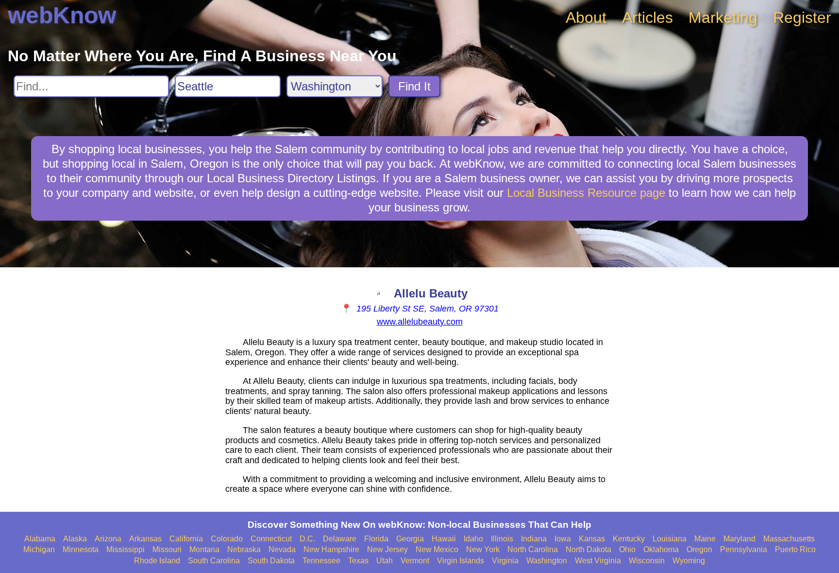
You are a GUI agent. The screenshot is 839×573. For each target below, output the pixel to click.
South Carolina (214, 560)
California (186, 539)
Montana (204, 549)
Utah (384, 560)
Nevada (282, 549)
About (586, 17)
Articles (647, 17)
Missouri (167, 549)
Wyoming (688, 560)
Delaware (339, 539)
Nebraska (244, 549)
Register (802, 17)
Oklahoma (661, 549)
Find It (414, 86)
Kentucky (629, 539)
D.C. (307, 539)
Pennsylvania (743, 549)
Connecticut (271, 539)
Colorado (227, 539)
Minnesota (81, 549)
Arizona (108, 539)
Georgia (410, 539)
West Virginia (598, 560)
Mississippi (125, 549)
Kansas (592, 539)
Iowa (562, 539)
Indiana (534, 539)
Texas (358, 560)
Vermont (415, 560)
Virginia (505, 560)
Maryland (739, 539)
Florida (376, 539)
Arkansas (145, 539)
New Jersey (387, 549)
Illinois (502, 539)
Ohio (627, 549)
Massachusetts (789, 539)
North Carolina (532, 549)
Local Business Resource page (586, 192)
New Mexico (437, 549)
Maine (705, 539)
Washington (546, 560)
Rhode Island (157, 560)
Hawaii (444, 539)
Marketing (722, 17)
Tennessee (321, 560)
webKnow (62, 15)
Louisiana (670, 539)
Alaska (75, 539)
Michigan (39, 549)
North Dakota (588, 549)
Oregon (699, 549)
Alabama (39, 539)
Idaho (473, 539)
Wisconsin (647, 560)
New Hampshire (331, 549)
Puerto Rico (795, 549)
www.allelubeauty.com (420, 322)
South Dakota (271, 560)
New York (483, 549)
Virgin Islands (460, 560)
